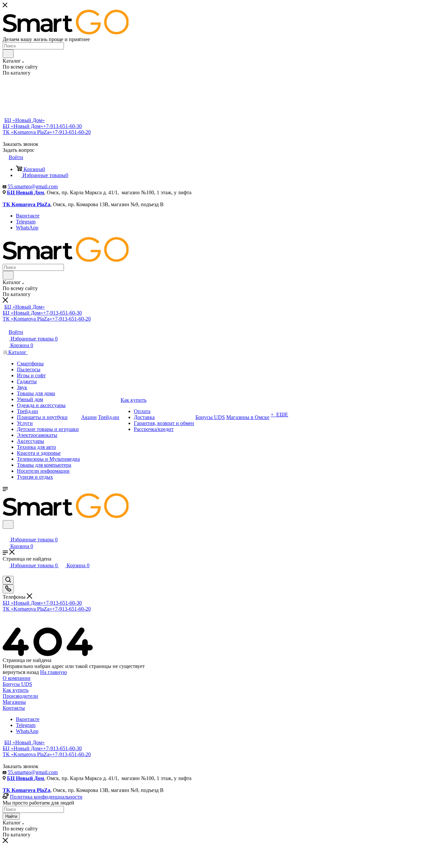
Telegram (25, 221)
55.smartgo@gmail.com (33, 186)
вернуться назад (21, 672)
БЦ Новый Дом (25, 192)
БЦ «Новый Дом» (24, 120)
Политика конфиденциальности (46, 797)
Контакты (14, 708)
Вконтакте (27, 215)
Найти (11, 816)
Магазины (14, 702)
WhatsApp (27, 227)
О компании (16, 678)
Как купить (15, 690)
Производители (20, 696)
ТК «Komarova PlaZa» (47, 132)
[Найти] (8, 53)
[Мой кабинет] (6, 533)
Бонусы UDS (17, 684)
